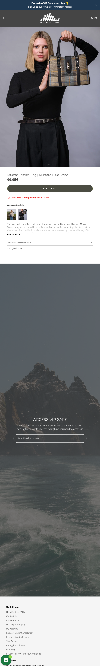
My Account (12, 628)
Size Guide (11, 641)
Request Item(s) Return (17, 637)
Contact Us (11, 616)
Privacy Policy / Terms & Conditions (23, 653)
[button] (48, 164)
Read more (12, 235)
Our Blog (10, 649)
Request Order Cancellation (19, 632)
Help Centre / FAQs (15, 612)
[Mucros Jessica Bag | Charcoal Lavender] (12, 215)
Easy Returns (12, 620)
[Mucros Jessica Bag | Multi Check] (23, 215)
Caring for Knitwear (15, 645)
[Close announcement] (95, 5)
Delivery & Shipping (15, 624)
